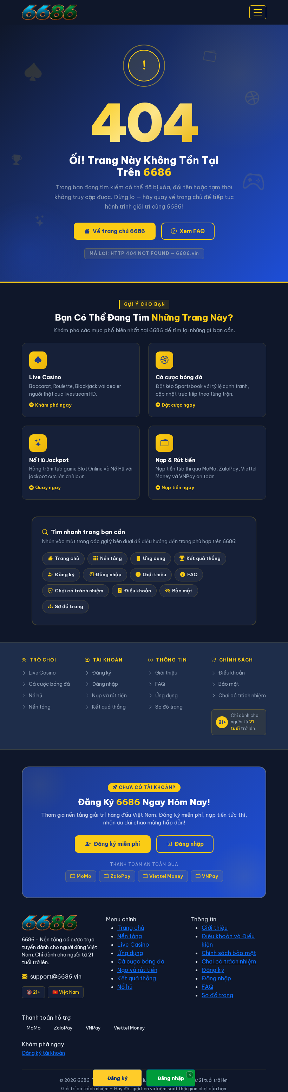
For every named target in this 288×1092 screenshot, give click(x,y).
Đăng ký (64, 575)
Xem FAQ (192, 231)
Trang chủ (67, 558)
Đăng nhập (109, 575)
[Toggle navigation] (257, 12)
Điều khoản (137, 591)
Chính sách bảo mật (229, 952)
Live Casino (42, 673)
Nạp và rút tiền (109, 695)
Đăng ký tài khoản (43, 1053)
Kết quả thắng (203, 558)
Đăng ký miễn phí (117, 843)
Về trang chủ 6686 (119, 231)
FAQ (192, 575)
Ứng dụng (154, 558)
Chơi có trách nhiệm (79, 591)
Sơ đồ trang (69, 607)
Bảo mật (182, 591)
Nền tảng (111, 558)
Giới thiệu (154, 575)
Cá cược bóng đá (49, 684)
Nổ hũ (35, 695)
